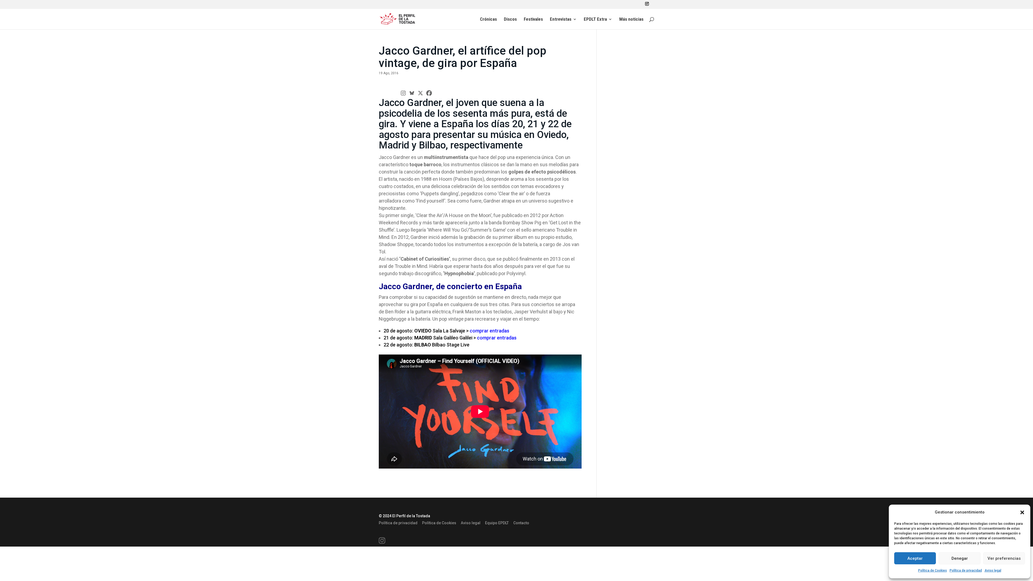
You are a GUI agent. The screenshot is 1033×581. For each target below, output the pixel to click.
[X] (420, 93)
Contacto (521, 523)
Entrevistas (560, 19)
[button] (1022, 512)
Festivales (533, 19)
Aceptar (915, 558)
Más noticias (631, 19)
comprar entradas (489, 331)
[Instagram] (403, 93)
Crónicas (488, 19)
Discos (510, 19)
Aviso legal (993, 570)
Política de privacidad (966, 570)
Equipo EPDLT (497, 523)
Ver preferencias (1004, 558)
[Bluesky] (412, 93)
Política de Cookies (932, 570)
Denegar (959, 558)
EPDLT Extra (595, 19)
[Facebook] (429, 93)
